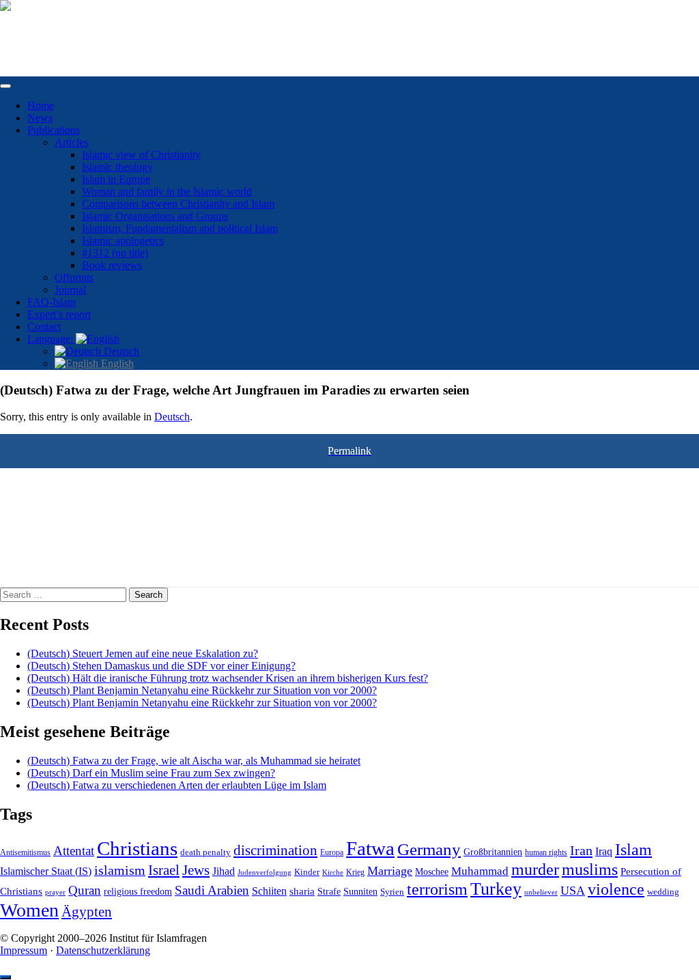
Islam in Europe (116, 179)
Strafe (329, 892)
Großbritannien (492, 852)
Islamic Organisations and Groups (155, 216)
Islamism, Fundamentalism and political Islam (180, 228)
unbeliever (541, 892)
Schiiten (269, 891)
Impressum (23, 950)
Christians (137, 848)
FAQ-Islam (51, 302)
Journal (70, 290)
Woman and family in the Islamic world (167, 191)
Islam (633, 850)
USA (572, 890)
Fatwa (370, 848)
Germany (429, 849)
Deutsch (120, 351)
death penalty (205, 852)
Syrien (392, 892)
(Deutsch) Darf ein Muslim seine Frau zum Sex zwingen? (151, 773)
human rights (546, 852)
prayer (55, 892)
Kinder (306, 872)
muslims (590, 869)
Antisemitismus (25, 852)
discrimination (275, 850)
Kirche (332, 872)
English (116, 363)
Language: (51, 339)
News (40, 118)
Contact (44, 326)
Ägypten (86, 911)
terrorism (437, 889)
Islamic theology (117, 167)
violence (616, 889)
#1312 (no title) (115, 253)
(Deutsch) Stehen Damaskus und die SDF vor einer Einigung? (161, 666)
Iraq (603, 852)
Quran (84, 890)
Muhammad (480, 871)
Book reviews (112, 265)
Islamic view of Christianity (141, 154)
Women (29, 910)
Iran (581, 850)
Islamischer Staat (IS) (45, 871)
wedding (663, 892)
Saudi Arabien (212, 890)
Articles (71, 142)
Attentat (73, 851)
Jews (196, 870)
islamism (119, 870)
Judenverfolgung (264, 872)
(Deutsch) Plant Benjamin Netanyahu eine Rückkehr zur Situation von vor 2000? (202, 690)
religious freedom (138, 892)
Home (40, 105)
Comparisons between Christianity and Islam (178, 204)
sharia (302, 891)
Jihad (223, 871)
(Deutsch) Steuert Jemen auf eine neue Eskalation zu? (142, 653)
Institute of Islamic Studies (56, 29)
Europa (331, 852)
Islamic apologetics (123, 240)
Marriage (389, 871)
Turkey (496, 889)
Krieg (355, 872)
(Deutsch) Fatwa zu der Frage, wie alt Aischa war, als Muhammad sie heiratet (193, 760)
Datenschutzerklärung (103, 950)
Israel (164, 870)
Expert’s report (59, 314)
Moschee (431, 872)
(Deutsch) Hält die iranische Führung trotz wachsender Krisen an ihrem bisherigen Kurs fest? (227, 678)
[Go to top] (5, 977)
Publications (53, 130)
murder (535, 869)
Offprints (74, 277)
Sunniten (360, 891)
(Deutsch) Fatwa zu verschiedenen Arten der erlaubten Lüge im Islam (176, 785)
